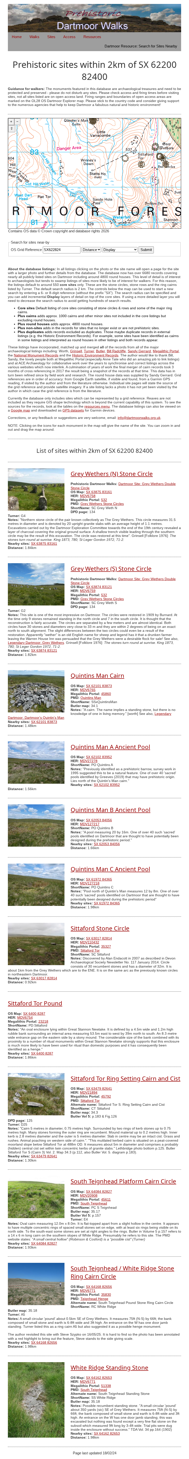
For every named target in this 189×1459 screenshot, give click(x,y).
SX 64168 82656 (99, 1287)
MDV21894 (88, 1092)
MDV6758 (87, 496)
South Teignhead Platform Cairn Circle (123, 1181)
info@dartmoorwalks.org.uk (139, 418)
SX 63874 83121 (99, 587)
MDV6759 (87, 591)
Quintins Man (90, 698)
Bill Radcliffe (116, 351)
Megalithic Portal (166, 351)
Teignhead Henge (94, 1299)
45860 (106, 694)
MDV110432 (89, 942)
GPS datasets (73, 410)
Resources (92, 37)
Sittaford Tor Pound (35, 1003)
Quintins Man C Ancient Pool (110, 869)
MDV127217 (89, 824)
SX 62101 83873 (99, 686)
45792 (106, 1096)
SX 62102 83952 (99, 757)
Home (17, 37)
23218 (43, 1021)
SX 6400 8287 (34, 1014)
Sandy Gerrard (139, 351)
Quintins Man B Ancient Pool (110, 810)
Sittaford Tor (90, 950)
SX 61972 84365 (99, 879)
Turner (89, 351)
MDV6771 (87, 1291)
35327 (106, 946)
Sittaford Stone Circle (100, 928)
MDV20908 (88, 1195)
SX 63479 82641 (99, 1089)
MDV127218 (89, 883)
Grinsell (76, 351)
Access (69, 37)
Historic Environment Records (95, 355)
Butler (100, 351)
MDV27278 (88, 761)
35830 (106, 1295)
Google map (20, 410)
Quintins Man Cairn (97, 675)
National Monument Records (36, 355)
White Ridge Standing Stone (109, 1367)
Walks (34, 37)
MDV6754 (25, 1017)
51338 (106, 1386)
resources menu (97, 406)
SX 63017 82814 (99, 938)
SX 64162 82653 (99, 1378)
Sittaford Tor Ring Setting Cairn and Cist (125, 1078)
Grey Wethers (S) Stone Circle (111, 568)
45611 (106, 1199)
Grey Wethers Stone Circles (102, 504)
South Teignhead (93, 1203)
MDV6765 (87, 690)
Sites (51, 37)
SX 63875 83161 (99, 492)
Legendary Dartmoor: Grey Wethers (36, 643)
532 (104, 500)
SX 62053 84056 (99, 820)
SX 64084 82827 (99, 1192)
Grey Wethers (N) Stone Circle (112, 474)
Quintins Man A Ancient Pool (110, 747)
